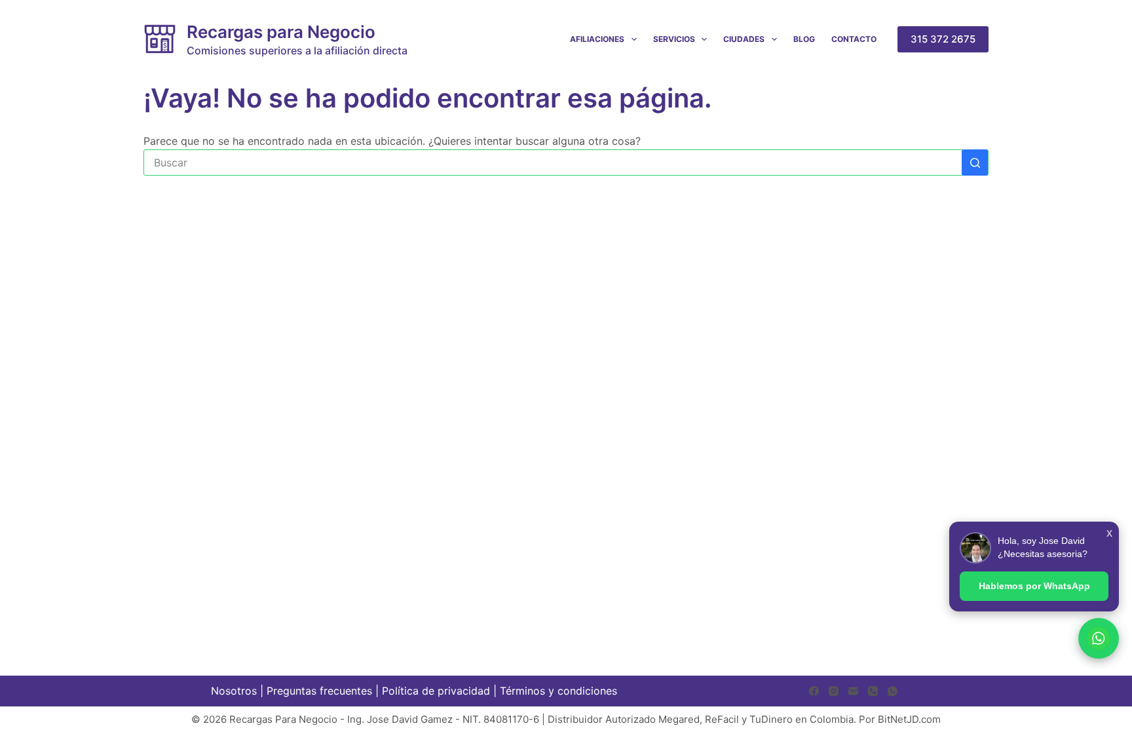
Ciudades (743, 39)
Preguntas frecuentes (319, 690)
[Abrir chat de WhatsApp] (1098, 638)
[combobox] (553, 162)
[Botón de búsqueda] (975, 162)
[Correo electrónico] (853, 691)
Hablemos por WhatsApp (1034, 586)
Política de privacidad (436, 690)
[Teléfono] (873, 691)
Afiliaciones (597, 39)
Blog (804, 39)
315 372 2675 (943, 39)
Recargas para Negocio (281, 32)
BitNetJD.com (909, 719)
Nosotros (234, 690)
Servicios (674, 39)
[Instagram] (834, 691)
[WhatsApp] (892, 691)
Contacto (854, 39)
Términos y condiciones (558, 690)
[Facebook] (814, 691)
